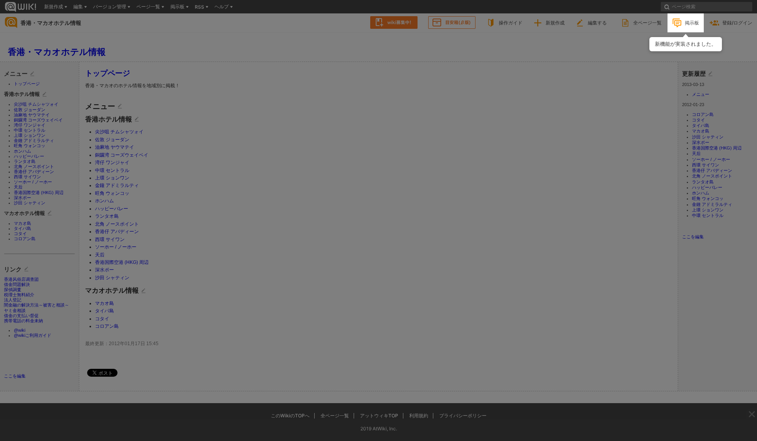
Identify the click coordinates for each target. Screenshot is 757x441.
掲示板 (692, 23)
